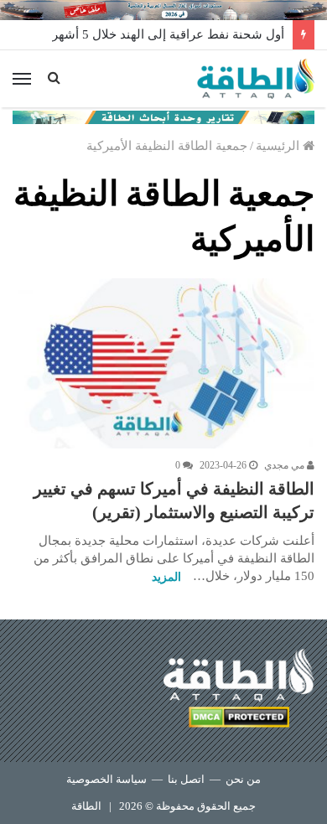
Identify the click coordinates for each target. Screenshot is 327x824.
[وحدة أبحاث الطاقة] (163, 115)
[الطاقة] (255, 79)
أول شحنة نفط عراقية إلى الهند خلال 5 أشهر (168, 34)
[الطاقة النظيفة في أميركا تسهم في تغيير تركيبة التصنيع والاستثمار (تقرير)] (163, 363)
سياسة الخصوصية (106, 779)
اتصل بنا (186, 779)
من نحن (243, 779)
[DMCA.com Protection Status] (239, 720)
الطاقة (86, 806)
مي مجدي (285, 465)
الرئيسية (279, 146)
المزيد (166, 577)
